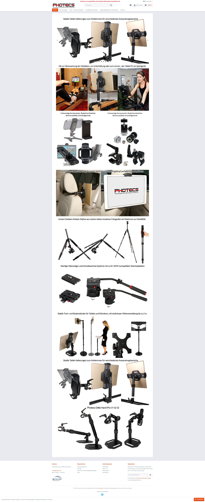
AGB (78, 472)
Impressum (105, 472)
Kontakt (79, 468)
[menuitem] (98, 5)
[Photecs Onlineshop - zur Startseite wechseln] (64, 6)
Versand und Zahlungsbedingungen (87, 470)
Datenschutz (105, 470)
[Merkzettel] (130, 5)
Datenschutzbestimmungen (143, 478)
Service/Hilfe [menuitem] (148, 1)
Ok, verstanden (199, 499)
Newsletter (105, 467)
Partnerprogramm (82, 467)
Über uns (104, 468)
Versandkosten (100, 488)
